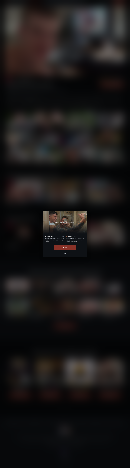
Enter (65, 247)
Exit (65, 253)
